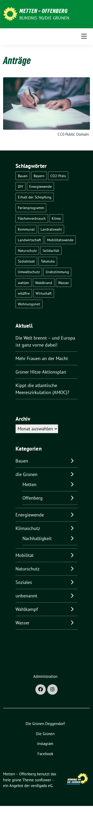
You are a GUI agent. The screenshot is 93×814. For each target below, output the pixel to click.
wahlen (23, 282)
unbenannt (26, 596)
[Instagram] (52, 689)
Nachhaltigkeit (37, 538)
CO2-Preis (58, 175)
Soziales (24, 582)
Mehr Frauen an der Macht (42, 358)
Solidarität (51, 250)
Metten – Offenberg (43, 11)
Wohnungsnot (29, 303)
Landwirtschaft (29, 239)
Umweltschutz (29, 271)
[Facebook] (40, 689)
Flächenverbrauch (32, 218)
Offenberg (32, 498)
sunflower (43, 779)
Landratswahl (51, 229)
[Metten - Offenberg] (10, 14)
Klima (56, 218)
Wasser (63, 282)
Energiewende (40, 186)
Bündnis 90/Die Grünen (44, 18)
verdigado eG (41, 785)
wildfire (24, 293)
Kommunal (26, 229)
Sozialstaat (26, 261)
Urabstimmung (57, 271)
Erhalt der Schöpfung (34, 197)
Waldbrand (43, 282)
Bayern (39, 175)
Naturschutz (27, 250)
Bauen (23, 175)
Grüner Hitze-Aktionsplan (41, 372)
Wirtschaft (44, 293)
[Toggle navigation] (84, 36)
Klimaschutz (28, 528)
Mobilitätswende (60, 239)
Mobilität (25, 555)
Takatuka (48, 261)
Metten (29, 484)
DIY (20, 186)
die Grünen (26, 474)
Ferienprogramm (31, 207)
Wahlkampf (27, 609)
